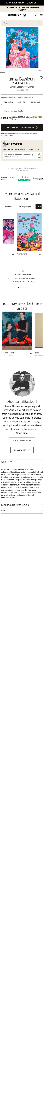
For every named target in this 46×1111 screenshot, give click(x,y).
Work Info (6, 462)
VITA (3, 511)
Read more (22, 433)
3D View (38, 70)
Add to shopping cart (20, 127)
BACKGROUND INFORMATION (15, 505)
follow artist (22, 450)
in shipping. (31, 133)
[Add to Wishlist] (41, 77)
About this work (22, 90)
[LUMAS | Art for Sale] (13, 15)
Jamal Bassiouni (22, 78)
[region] (22, 235)
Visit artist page (22, 441)
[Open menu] (3, 15)
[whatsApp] (24, 15)
